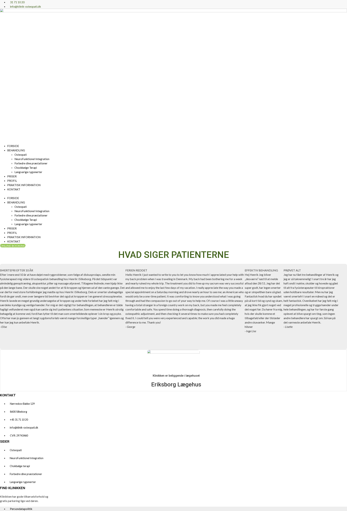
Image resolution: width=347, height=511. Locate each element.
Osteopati (20, 154)
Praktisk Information (23, 185)
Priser (12, 176)
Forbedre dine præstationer (31, 163)
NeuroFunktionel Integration (31, 159)
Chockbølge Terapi (25, 167)
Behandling (16, 150)
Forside (13, 146)
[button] (173, 193)
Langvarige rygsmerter (28, 172)
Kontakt (13, 189)
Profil (12, 180)
